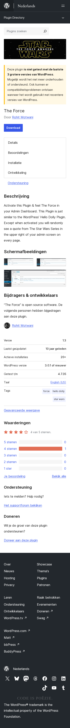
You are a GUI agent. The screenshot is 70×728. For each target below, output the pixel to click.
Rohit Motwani (22, 117)
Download (13, 127)
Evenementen (47, 604)
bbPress (12, 645)
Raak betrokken (48, 597)
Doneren (45, 611)
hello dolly (59, 391)
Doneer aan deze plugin (21, 540)
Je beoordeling (14, 476)
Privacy (9, 585)
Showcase (44, 564)
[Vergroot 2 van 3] (61, 263)
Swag (43, 618)
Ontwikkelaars (14, 611)
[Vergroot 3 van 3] (61, 275)
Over (7, 564)
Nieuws (9, 571)
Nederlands (21, 669)
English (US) (58, 382)
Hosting (9, 578)
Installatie (15, 163)
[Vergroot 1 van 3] (28, 263)
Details (13, 143)
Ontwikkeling (17, 173)
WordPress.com (17, 631)
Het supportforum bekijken (23, 505)
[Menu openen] (64, 6)
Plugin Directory (14, 17)
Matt (9, 638)
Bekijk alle (59, 476)
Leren (8, 597)
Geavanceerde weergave (22, 410)
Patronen (43, 585)
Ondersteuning (18, 183)
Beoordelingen (18, 153)
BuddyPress (14, 651)
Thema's (43, 571)
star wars (59, 399)
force (46, 391)
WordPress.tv (15, 618)
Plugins (42, 578)
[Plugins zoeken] (45, 31)
